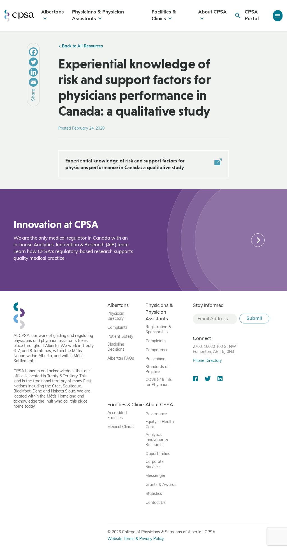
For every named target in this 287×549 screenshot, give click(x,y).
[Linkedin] (33, 72)
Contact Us (155, 503)
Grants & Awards (160, 485)
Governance (156, 414)
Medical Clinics (120, 427)
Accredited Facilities (117, 415)
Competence (156, 350)
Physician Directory (115, 316)
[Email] (33, 82)
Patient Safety (120, 337)
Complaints (117, 328)
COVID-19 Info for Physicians (158, 382)
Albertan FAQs (120, 359)
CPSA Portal (252, 15)
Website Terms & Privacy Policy (135, 539)
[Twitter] (33, 62)
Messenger (155, 476)
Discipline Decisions (115, 347)
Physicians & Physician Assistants (98, 15)
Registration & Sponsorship (158, 329)
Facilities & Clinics (164, 15)
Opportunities (157, 454)
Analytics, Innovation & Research (156, 440)
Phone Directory (207, 361)
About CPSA (212, 12)
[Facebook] (33, 51)
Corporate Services (154, 464)
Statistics (153, 494)
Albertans (52, 12)
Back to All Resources (82, 46)
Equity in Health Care (159, 424)
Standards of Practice (157, 369)
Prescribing (155, 359)
